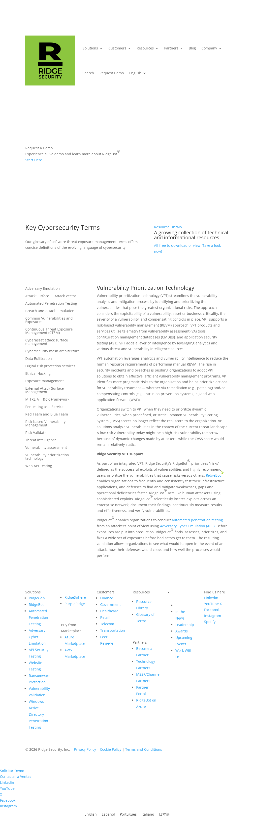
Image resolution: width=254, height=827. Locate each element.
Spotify (210, 621)
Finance (106, 598)
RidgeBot (213, 475)
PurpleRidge (74, 603)
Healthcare (109, 611)
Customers (117, 48)
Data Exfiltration (38, 359)
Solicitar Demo (12, 770)
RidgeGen (37, 598)
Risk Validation (37, 433)
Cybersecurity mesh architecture (52, 351)
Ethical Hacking (38, 374)
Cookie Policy (110, 749)
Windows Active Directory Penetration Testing (38, 714)
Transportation (112, 630)
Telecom (107, 623)
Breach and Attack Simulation (49, 311)
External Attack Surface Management (44, 390)
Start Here (33, 160)
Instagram (212, 615)
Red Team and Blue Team (46, 414)
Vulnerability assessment (46, 448)
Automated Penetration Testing (51, 304)
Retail (105, 617)
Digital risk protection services (50, 366)
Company (209, 48)
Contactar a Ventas (15, 776)
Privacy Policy (85, 749)
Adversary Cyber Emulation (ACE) (187, 526)
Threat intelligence (41, 440)
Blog (192, 48)
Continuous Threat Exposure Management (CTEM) (49, 331)
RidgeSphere (75, 597)
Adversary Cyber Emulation (37, 637)
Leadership (184, 624)
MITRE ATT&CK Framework (47, 400)
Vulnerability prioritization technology (47, 457)
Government (110, 604)
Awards (181, 631)
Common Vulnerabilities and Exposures (49, 320)
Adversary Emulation (42, 289)
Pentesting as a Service (44, 407)
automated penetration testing (197, 520)
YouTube (211, 603)
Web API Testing (38, 466)
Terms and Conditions (143, 749)
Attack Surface (37, 296)
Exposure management (44, 381)
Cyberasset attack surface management (46, 342)
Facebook (212, 609)
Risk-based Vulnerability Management (45, 423)
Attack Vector (65, 296)
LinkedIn (211, 597)
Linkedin (7, 782)
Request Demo (111, 73)
